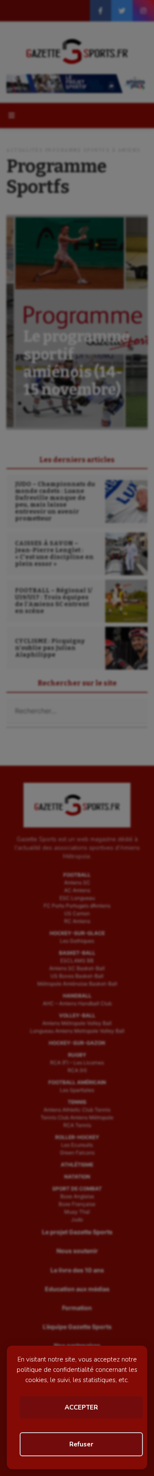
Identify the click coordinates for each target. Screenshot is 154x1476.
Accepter (81, 1407)
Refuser (81, 1444)
